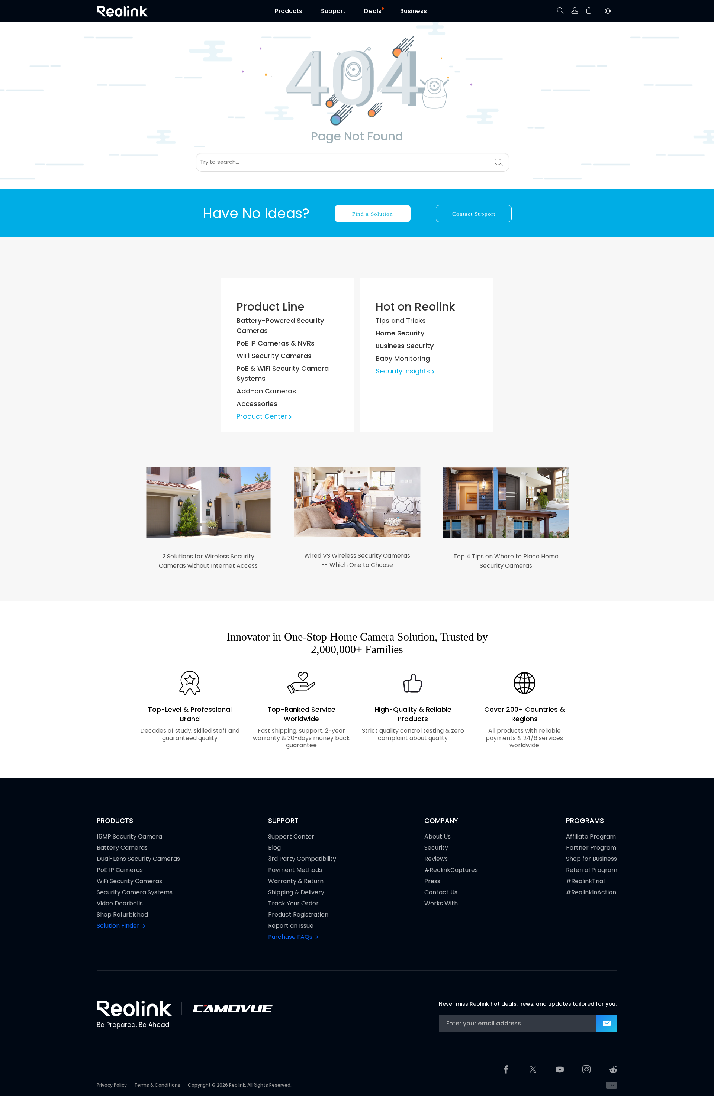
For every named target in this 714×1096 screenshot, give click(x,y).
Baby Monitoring (403, 358)
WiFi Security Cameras (274, 355)
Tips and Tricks (401, 320)
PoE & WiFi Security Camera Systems (283, 373)
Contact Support (473, 214)
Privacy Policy (112, 1085)
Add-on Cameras (266, 391)
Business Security (405, 345)
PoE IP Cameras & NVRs (276, 343)
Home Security (400, 333)
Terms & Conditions (157, 1085)
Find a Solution (372, 214)
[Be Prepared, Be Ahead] (122, 11)
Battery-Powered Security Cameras (280, 325)
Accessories (257, 403)
